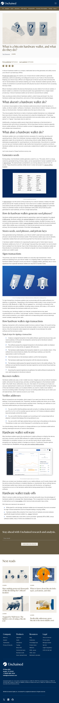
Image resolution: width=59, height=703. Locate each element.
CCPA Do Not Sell (47, 650)
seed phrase (7, 163)
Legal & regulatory (47, 647)
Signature (18, 637)
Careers (5, 640)
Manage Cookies (47, 642)
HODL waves (33, 650)
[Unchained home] (8, 3)
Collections (32, 640)
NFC (21, 304)
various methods (29, 219)
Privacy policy (46, 640)
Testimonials (6, 642)
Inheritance (19, 642)
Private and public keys (9, 76)
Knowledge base (34, 642)
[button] (56, 3)
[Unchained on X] (4, 700)
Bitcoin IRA (19, 647)
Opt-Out (45, 645)
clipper (30, 514)
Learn (4, 585)
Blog (31, 637)
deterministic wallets (40, 205)
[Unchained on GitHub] (13, 700)
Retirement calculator (35, 655)
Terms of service (47, 637)
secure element (28, 223)
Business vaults (20, 652)
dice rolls (37, 227)
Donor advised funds (21, 655)
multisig (35, 261)
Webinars (32, 647)
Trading (18, 645)
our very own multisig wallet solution (33, 444)
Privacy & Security (7, 645)
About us (5, 637)
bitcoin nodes (38, 126)
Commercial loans (20, 650)
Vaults (17, 640)
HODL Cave (32, 652)
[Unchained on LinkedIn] (8, 700)
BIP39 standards (47, 138)
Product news (33, 645)
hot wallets (19, 501)
